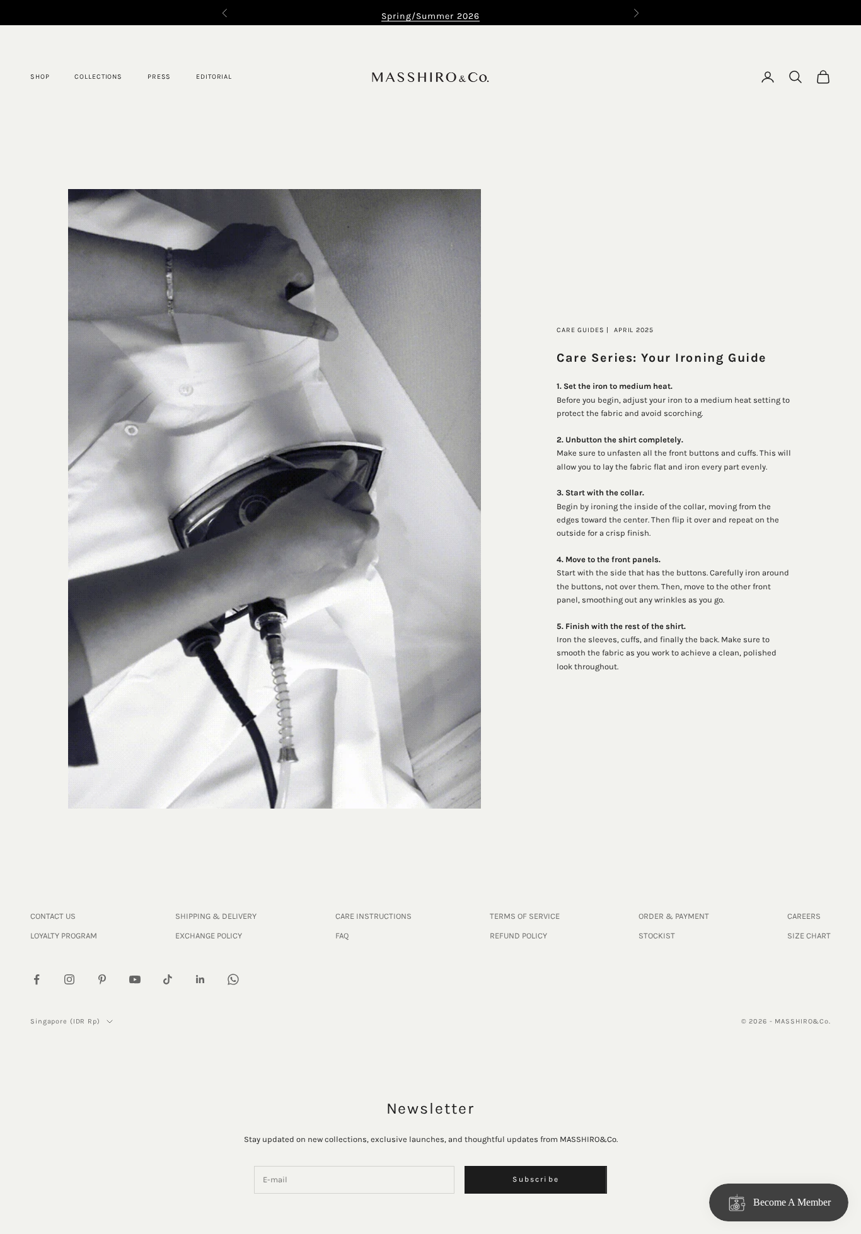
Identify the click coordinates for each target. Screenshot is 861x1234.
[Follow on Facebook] (36, 979)
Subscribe (535, 1179)
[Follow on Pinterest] (102, 979)
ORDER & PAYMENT (674, 916)
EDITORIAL (214, 76)
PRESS (159, 76)
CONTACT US (53, 916)
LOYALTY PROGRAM (63, 935)
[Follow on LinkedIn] (200, 979)
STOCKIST (657, 935)
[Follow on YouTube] (135, 979)
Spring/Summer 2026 (430, 16)
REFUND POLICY (518, 935)
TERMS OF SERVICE (525, 916)
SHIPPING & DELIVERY (216, 916)
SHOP (39, 76)
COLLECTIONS (98, 76)
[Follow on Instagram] (69, 979)
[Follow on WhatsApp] (233, 979)
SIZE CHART (809, 935)
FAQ (342, 935)
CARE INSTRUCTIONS (373, 916)
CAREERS (804, 916)
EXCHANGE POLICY (208, 935)
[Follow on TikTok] (167, 979)
